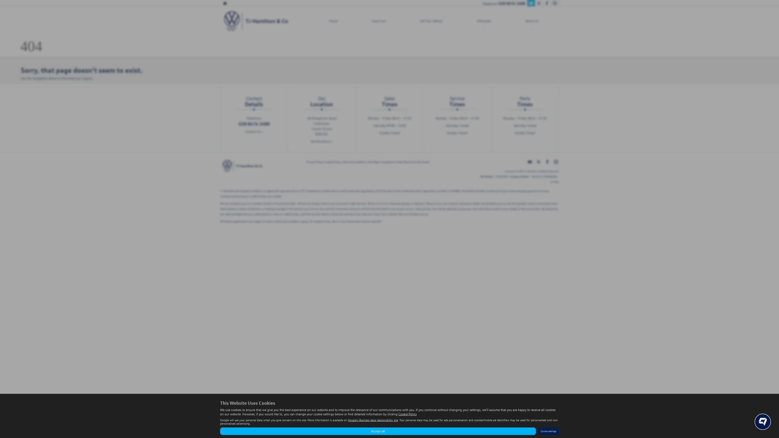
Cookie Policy (407, 414)
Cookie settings (548, 431)
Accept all (378, 431)
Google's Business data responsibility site (373, 420)
